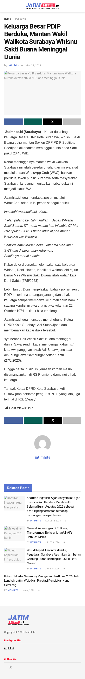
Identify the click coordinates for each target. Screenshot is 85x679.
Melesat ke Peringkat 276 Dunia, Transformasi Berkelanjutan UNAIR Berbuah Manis (49, 532)
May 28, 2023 (33, 65)
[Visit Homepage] (43, 6)
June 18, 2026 (52, 569)
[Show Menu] (6, 6)
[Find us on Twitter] (10, 667)
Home (7, 18)
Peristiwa (20, 18)
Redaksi (9, 648)
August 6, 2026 (53, 521)
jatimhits (13, 65)
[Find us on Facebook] (5, 667)
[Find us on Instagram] (16, 667)
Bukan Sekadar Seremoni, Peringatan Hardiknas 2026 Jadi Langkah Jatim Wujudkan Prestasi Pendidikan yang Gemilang (41, 580)
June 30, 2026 (52, 542)
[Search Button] (79, 6)
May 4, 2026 (28, 590)
